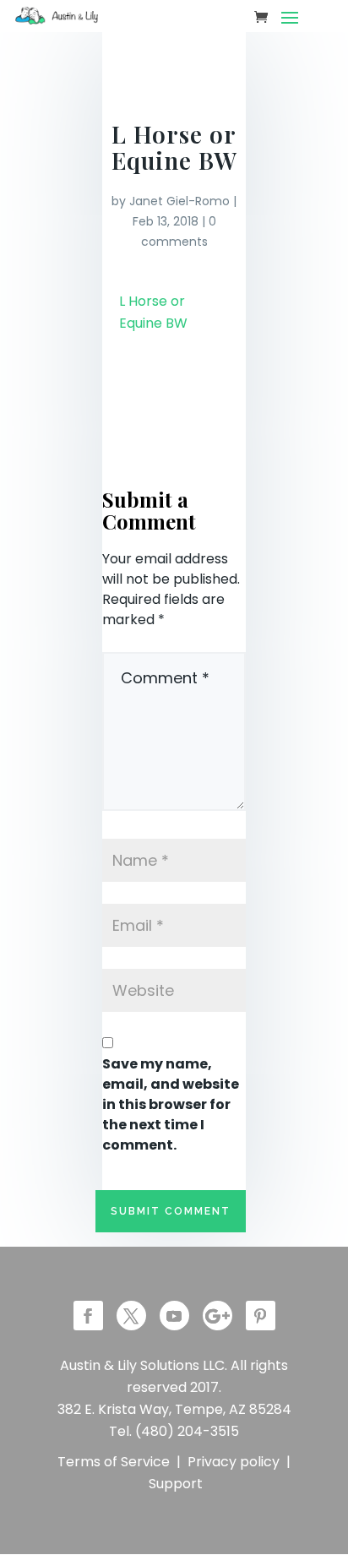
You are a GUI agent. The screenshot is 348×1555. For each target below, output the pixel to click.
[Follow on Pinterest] (260, 1315)
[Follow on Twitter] (131, 1315)
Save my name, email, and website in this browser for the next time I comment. (170, 1104)
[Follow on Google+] (217, 1315)
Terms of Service (113, 1461)
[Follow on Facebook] (88, 1315)
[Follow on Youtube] (174, 1315)
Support (176, 1483)
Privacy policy (234, 1461)
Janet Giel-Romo (179, 201)
